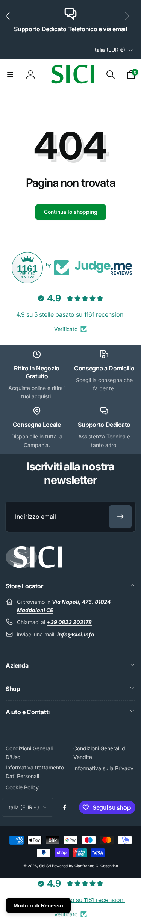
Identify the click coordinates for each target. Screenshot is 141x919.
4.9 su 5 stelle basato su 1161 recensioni (70, 314)
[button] (11, 20)
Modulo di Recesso (38, 905)
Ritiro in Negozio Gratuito (36, 372)
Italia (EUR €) (109, 50)
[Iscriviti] (120, 516)
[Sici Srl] (34, 566)
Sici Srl (45, 865)
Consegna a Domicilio (104, 368)
